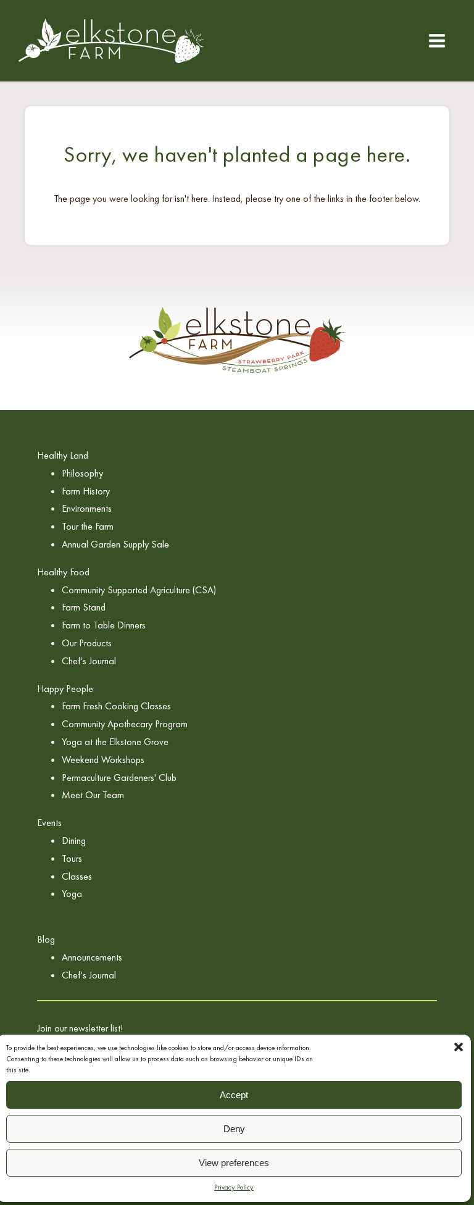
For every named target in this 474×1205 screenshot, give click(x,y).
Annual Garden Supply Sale (115, 544)
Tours (72, 858)
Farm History (86, 491)
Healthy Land (62, 455)
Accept (234, 1095)
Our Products (87, 642)
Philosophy (82, 473)
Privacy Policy (234, 1187)
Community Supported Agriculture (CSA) (139, 589)
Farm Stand (84, 607)
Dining (74, 840)
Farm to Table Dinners (104, 625)
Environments (87, 508)
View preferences (234, 1162)
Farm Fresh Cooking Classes (116, 705)
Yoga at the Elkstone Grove (115, 741)
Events (49, 822)
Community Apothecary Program (125, 723)
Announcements (92, 957)
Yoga (72, 893)
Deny (234, 1129)
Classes (77, 876)
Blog (46, 939)
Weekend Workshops (103, 759)
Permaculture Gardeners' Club (119, 777)
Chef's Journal (89, 660)
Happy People (65, 688)
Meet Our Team (93, 794)
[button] (458, 1047)
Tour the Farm (88, 526)
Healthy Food (63, 571)
